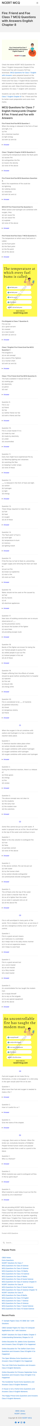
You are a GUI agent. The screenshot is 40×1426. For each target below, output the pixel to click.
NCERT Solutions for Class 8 (12, 1284)
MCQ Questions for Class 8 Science (15, 1266)
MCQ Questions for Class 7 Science (15, 1301)
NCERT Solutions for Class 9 (12, 1293)
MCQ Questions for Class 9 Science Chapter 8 (19, 1282)
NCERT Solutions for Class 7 (12, 1263)
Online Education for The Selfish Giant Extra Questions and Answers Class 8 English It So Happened (18, 1351)
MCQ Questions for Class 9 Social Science (17, 1287)
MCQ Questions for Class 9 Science (15, 1268)
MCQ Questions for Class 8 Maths (14, 1295)
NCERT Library (20, 1414)
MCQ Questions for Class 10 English (15, 1298)
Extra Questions (8, 1260)
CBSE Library (20, 1411)
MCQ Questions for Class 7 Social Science (17, 1306)
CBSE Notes (6, 1258)
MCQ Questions (13, 1233)
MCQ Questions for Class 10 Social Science (18, 1309)
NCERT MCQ (27, 1418)
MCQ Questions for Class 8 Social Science (17, 1279)
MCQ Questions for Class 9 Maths (14, 1276)
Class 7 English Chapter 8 (11, 96)
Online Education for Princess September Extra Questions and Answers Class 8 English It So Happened (19, 1375)
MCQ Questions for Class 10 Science (15, 1274)
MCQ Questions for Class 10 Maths (15, 1271)
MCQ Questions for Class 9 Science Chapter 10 (19, 1290)
